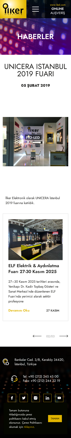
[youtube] (59, 398)
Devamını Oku (18, 310)
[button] (37, 336)
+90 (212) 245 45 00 (43, 376)
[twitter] (24, 398)
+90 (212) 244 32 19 (45, 380)
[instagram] (35, 398)
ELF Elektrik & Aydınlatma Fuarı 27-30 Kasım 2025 (33, 269)
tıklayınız (29, 427)
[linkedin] (47, 398)
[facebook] (12, 398)
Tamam (55, 418)
